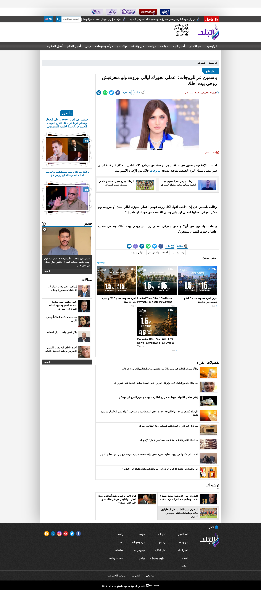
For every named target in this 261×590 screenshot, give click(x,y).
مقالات (185, 566)
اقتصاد (185, 558)
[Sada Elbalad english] (97, 12)
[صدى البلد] (208, 32)
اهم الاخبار (195, 46)
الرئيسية (212, 46)
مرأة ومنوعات (104, 46)
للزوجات (155, 170)
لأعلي (211, 527)
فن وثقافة (137, 46)
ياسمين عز (178, 252)
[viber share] (135, 246)
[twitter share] (111, 92)
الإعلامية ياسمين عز (158, 252)
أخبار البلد (179, 46)
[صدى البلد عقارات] (111, 12)
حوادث (164, 46)
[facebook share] (117, 92)
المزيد (47, 271)
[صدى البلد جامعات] (128, 12)
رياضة (152, 46)
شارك (125, 92)
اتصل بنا (136, 575)
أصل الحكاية (55, 46)
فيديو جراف (139, 550)
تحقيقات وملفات (116, 558)
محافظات (119, 550)
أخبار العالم (74, 46)
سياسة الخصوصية (116, 575)
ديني (88, 46)
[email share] (98, 92)
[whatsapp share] (105, 92)
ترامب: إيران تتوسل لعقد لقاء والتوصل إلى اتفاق (139, 19)
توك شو (122, 46)
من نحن (150, 575)
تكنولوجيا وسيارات (158, 558)
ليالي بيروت (137, 252)
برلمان (142, 558)
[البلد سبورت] (148, 12)
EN (50, 19)
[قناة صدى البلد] (165, 12)
